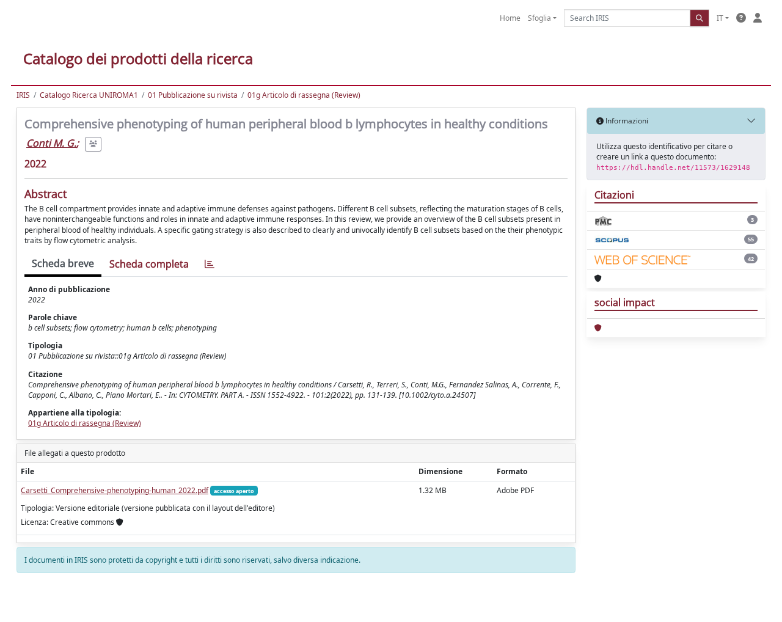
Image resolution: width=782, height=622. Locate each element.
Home (510, 18)
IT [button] (720, 18)
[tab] (209, 264)
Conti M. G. (51, 143)
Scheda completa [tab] (149, 264)
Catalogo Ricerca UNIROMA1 (89, 95)
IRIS (23, 95)
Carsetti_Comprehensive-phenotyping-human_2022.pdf (114, 490)
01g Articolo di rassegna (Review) (303, 95)
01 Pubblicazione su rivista (193, 95)
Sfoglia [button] (539, 18)
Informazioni (626, 120)
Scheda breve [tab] (63, 263)
